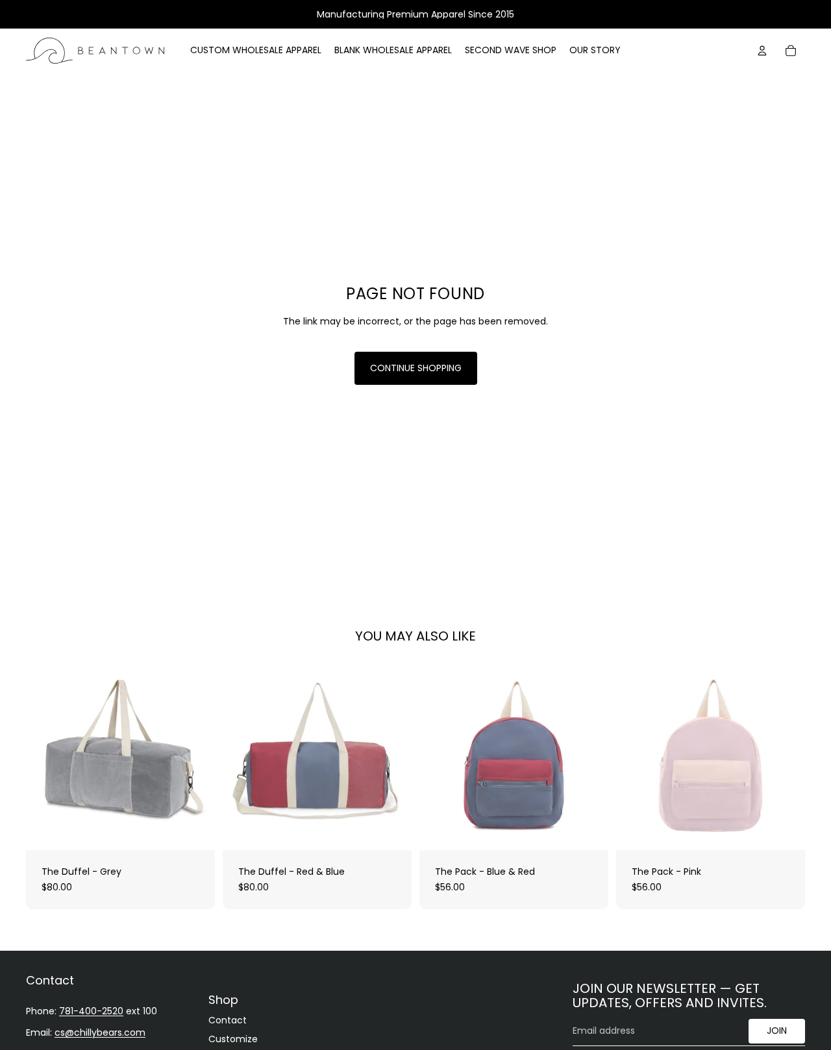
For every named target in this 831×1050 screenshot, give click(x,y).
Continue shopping (416, 367)
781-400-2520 (91, 1011)
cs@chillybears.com (100, 1033)
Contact (227, 1020)
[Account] (762, 50)
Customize (233, 1039)
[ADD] (194, 830)
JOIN (777, 1031)
